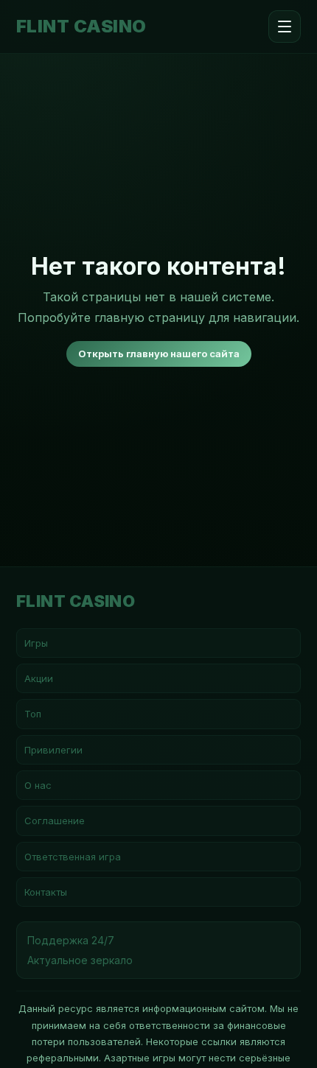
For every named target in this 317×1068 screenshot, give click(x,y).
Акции (38, 678)
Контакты (45, 892)
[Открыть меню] (284, 26)
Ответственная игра (72, 857)
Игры (36, 643)
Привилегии (53, 750)
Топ (32, 714)
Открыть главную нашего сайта (159, 353)
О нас (38, 785)
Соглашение (54, 820)
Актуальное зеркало (80, 960)
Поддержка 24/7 (70, 940)
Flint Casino (81, 26)
